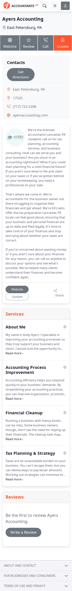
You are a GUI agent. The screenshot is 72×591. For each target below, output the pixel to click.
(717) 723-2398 (24, 106)
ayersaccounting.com (30, 115)
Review (28, 46)
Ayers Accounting (23, 19)
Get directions (20, 74)
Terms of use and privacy (24, 586)
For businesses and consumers (29, 576)
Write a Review (23, 532)
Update (17, 297)
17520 (17, 98)
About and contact (20, 565)
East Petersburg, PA (24, 27)
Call (46, 46)
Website (10, 46)
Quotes (63, 46)
